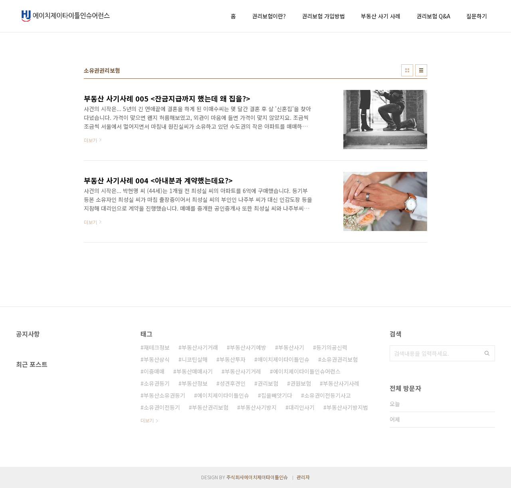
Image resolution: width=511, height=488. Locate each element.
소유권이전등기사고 (327, 395)
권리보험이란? (269, 16)
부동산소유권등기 (164, 395)
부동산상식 (157, 359)
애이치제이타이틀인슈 (283, 359)
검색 (487, 353)
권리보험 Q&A (433, 16)
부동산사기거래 (200, 347)
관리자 (303, 477)
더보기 (147, 420)
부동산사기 (291, 347)
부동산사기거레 (243, 371)
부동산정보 (195, 383)
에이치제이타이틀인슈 (223, 395)
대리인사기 (302, 407)
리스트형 (421, 70)
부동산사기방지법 (347, 407)
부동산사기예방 (248, 347)
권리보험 (267, 383)
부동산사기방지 (258, 407)
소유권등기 (157, 383)
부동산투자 (233, 359)
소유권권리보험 (339, 359)
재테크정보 (157, 347)
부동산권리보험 (210, 407)
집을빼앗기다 (276, 395)
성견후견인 (233, 383)
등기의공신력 (331, 347)
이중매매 (154, 371)
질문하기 (476, 16)
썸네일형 (407, 70)
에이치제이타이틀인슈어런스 (307, 371)
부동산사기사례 (341, 383)
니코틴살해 (195, 359)
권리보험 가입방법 (323, 16)
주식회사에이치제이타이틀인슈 (257, 477)
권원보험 (300, 383)
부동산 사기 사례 (380, 16)
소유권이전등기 (162, 407)
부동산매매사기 (194, 371)
